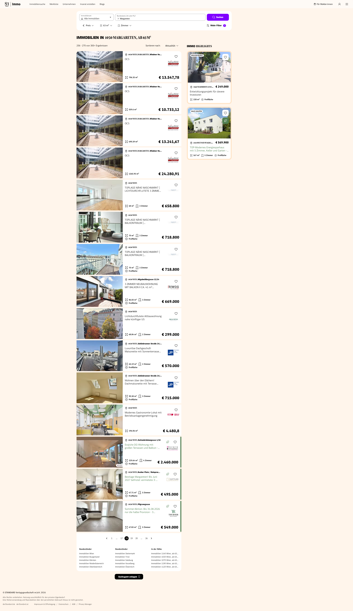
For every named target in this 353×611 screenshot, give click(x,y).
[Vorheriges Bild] (81, 66)
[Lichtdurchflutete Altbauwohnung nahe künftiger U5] (129, 323)
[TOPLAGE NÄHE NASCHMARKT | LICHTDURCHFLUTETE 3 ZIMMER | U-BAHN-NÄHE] (129, 195)
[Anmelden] (339, 4)
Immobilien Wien (86, 553)
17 (122, 538)
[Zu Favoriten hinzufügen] (176, 56)
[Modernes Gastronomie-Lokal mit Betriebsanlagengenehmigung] (129, 420)
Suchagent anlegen (127, 576)
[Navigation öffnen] (346, 4)
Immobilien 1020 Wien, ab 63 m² (165, 557)
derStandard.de (9, 604)
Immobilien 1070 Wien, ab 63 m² (165, 560)
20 (136, 538)
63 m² (106, 25)
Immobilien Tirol (122, 557)
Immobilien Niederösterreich (91, 563)
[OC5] (129, 66)
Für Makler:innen (325, 4)
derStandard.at (22, 604)
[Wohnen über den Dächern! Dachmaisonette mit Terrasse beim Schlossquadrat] (129, 387)
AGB (73, 604)
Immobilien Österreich (124, 567)
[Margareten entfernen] (118, 18)
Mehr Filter (217, 25)
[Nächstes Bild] (118, 66)
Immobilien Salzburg (124, 560)
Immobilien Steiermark (125, 553)
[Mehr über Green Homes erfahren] (168, 442)
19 (131, 538)
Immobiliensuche (37, 4)
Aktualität (170, 45)
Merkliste (54, 4)
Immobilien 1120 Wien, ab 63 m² (165, 567)
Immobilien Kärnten (87, 560)
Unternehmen (69, 4)
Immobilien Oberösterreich (90, 567)
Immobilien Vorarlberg (124, 563)
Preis (88, 25)
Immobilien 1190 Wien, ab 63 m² (165, 563)
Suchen (219, 17)
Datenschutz (64, 604)
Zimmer (124, 25)
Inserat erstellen (87, 4)
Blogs (102, 4)
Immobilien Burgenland (89, 557)
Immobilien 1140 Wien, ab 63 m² (165, 553)
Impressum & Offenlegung (44, 604)
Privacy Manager (85, 604)
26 (146, 538)
